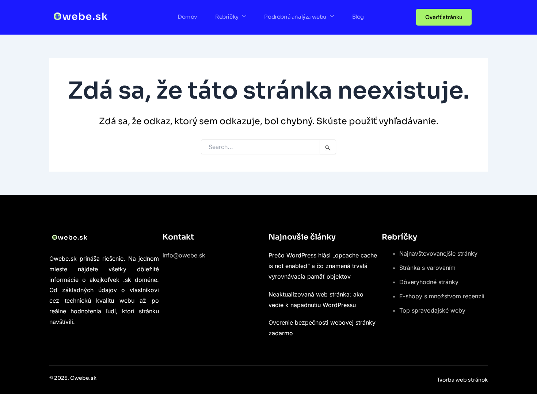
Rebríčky (227, 16)
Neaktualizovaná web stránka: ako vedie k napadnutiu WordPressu (315, 300)
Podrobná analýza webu (295, 16)
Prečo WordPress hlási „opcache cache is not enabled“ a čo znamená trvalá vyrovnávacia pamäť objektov (322, 266)
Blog (358, 16)
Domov (187, 16)
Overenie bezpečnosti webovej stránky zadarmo (322, 328)
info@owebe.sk (184, 255)
